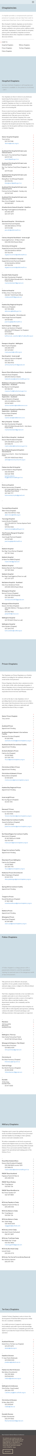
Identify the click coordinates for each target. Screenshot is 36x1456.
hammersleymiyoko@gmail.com (15, 495)
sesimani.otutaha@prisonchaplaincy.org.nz (18, 741)
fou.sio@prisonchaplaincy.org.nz (15, 759)
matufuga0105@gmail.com (13, 1245)
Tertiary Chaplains (24, 48)
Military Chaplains (24, 45)
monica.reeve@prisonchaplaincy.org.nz (17, 780)
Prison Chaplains (7, 48)
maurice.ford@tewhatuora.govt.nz (16, 391)
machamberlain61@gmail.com (14, 283)
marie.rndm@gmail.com (12, 562)
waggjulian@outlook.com (12, 1226)
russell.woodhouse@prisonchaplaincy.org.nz (18, 903)
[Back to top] (32, 635)
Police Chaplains (7, 51)
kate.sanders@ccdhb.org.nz (13, 631)
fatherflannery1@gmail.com (13, 1072)
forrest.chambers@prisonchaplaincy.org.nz (18, 816)
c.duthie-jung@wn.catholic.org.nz (15, 1392)
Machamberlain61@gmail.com (14, 1421)
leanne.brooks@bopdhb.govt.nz (14, 529)
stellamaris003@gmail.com (13, 297)
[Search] (29, 2)
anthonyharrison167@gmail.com (15, 365)
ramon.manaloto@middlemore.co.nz (16, 405)
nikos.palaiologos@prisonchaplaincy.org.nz (18, 879)
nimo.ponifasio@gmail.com (13, 1050)
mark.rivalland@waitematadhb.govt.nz (17, 1169)
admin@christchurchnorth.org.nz (15, 460)
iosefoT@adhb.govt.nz (12, 159)
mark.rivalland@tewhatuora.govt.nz (16, 446)
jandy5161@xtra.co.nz (12, 614)
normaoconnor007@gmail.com (14, 600)
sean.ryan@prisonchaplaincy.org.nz (15, 924)
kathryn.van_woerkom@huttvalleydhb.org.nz (19, 336)
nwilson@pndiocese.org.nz (13, 1378)
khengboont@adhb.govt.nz (13, 183)
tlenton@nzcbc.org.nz (12, 143)
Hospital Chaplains (7, 45)
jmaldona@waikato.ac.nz (12, 1362)
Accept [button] (8, 1451)
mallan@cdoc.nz (10, 1407)
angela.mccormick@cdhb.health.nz (16, 255)
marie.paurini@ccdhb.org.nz (13, 352)
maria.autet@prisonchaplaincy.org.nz (16, 843)
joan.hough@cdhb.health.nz (13, 322)
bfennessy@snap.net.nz (12, 1062)
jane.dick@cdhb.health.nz (13, 230)
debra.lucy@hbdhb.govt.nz (13, 311)
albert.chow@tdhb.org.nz (12, 515)
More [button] (14, 1447)
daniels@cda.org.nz (11, 1348)
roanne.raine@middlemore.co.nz (15, 418)
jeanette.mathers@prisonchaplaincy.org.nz (18, 826)
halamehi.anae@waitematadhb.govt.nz (17, 379)
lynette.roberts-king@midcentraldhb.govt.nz (14, 476)
